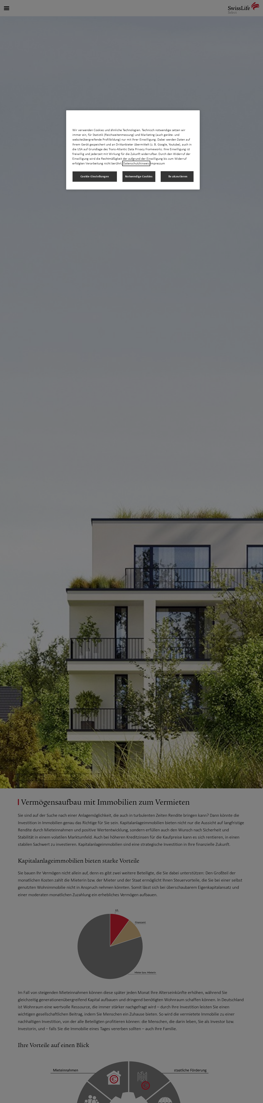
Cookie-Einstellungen (95, 176)
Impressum (157, 163)
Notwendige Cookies (139, 176)
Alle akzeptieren (177, 176)
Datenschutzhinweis (136, 163)
